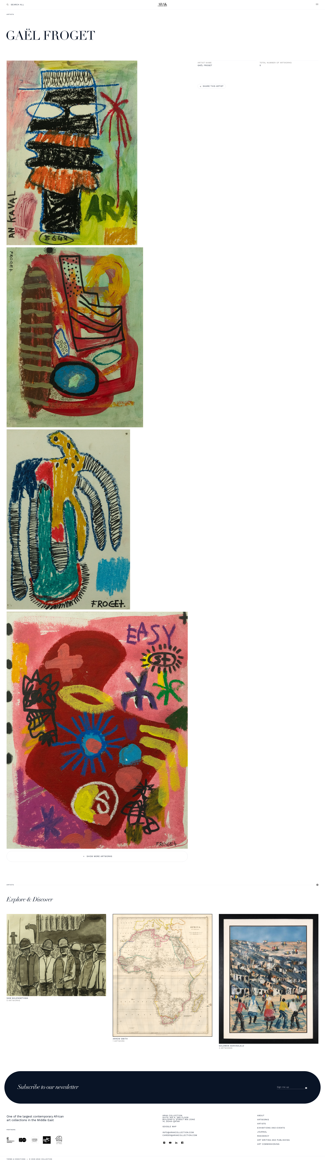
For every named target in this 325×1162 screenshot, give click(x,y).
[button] (317, 4)
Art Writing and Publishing (273, 1140)
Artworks (263, 1120)
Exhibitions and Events (271, 1128)
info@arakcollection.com (178, 1132)
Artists (10, 14)
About (260, 1116)
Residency (263, 1136)
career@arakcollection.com (179, 1135)
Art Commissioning (268, 1144)
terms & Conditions (16, 1159)
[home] (162, 5)
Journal (262, 1132)
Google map (169, 1127)
